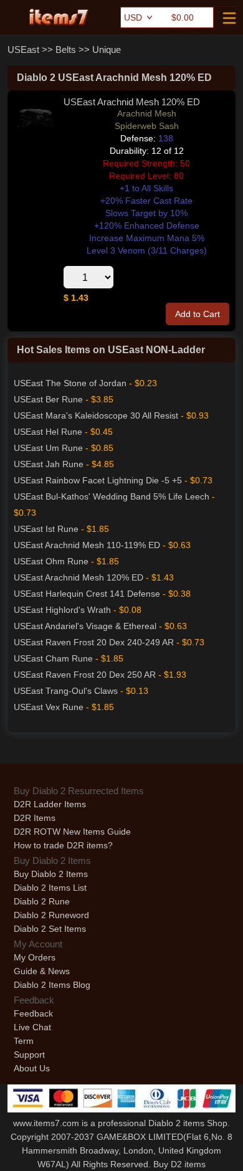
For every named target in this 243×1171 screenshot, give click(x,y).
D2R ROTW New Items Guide (72, 832)
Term (24, 1041)
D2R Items (34, 818)
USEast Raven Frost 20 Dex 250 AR (85, 675)
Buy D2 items (179, 1164)
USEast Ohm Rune (51, 561)
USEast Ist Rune (46, 529)
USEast (23, 49)
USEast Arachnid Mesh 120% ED (78, 577)
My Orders (34, 957)
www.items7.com (46, 1123)
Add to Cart (197, 314)
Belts (65, 49)
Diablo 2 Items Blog (52, 985)
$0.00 (182, 17)
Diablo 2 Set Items (50, 929)
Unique (106, 49)
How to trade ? (63, 845)
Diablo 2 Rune (42, 901)
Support (29, 1055)
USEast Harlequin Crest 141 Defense (87, 594)
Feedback (33, 1013)
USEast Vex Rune (48, 707)
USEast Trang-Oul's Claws (66, 691)
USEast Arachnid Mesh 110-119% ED (87, 545)
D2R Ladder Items (50, 804)
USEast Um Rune (48, 448)
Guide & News (42, 971)
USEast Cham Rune (53, 658)
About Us (32, 1068)
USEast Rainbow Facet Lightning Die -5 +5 (98, 480)
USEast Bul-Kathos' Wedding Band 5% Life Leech (111, 496)
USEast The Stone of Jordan (70, 383)
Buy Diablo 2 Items (51, 874)
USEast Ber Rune (48, 399)
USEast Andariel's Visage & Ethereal (85, 626)
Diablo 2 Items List (50, 888)
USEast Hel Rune (48, 432)
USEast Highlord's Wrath (62, 610)
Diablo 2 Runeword (51, 915)
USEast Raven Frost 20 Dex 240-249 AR (94, 642)
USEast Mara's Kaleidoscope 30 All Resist (96, 415)
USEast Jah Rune (48, 464)
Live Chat (32, 1027)
